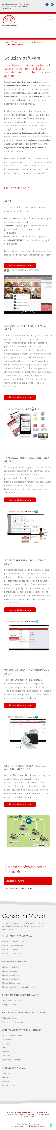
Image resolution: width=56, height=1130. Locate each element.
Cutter (4, 1047)
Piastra (5, 1077)
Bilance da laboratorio (11, 983)
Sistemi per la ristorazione (19, 888)
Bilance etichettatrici (10, 979)
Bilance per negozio (10, 971)
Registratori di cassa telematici (14, 1000)
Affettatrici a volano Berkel (12, 945)
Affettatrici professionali (11, 949)
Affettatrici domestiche (11, 953)
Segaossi (5, 1051)
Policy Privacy (34, 1124)
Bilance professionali (10, 967)
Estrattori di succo (9, 1085)
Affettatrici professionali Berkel (14, 941)
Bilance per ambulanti (11, 975)
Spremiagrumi (7, 1073)
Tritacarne (6, 1055)
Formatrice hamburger (11, 1059)
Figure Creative (38, 1126)
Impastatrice (7, 1039)
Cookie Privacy (22, 1124)
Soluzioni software (15, 880)
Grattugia (6, 1043)
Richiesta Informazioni (20, 265)
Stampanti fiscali (9, 1004)
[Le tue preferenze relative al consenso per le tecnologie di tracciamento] (51, 1125)
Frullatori (5, 1081)
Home (6, 42)
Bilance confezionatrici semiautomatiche (19, 987)
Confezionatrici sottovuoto (13, 1035)
